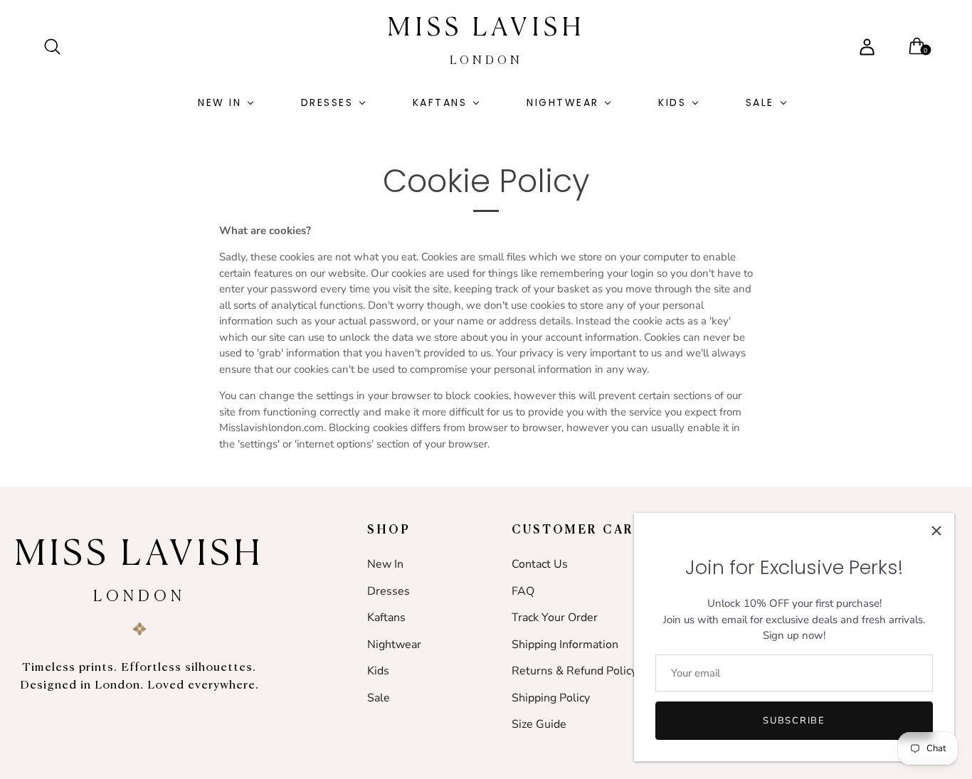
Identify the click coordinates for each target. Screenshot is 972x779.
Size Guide (539, 724)
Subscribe (794, 720)
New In (219, 102)
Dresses (327, 102)
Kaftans (440, 102)
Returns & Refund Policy (574, 671)
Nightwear (563, 102)
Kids (672, 102)
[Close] (936, 530)
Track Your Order (555, 617)
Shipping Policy (551, 698)
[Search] (58, 47)
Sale (760, 102)
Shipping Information (565, 644)
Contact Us (540, 564)
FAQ (523, 591)
